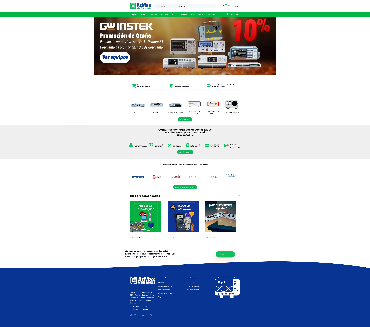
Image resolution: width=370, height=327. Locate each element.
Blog (192, 14)
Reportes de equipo (164, 290)
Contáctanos (211, 14)
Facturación (190, 282)
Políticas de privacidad (193, 290)
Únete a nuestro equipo (165, 293)
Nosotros (184, 14)
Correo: (133, 306)
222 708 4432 (143, 309)
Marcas (174, 14)
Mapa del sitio (162, 297)
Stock (143, 14)
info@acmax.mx (141, 306)
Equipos (134, 14)
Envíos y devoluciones (193, 286)
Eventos (200, 14)
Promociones (153, 14)
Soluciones (164, 14)
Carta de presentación (165, 286)
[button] (236, 6)
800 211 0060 (235, 14)
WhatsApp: (134, 309)
